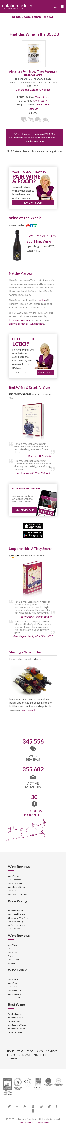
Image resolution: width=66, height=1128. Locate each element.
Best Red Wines (15, 1014)
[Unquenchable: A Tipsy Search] (33, 579)
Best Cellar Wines (15, 1032)
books (41, 299)
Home (10, 1051)
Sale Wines (12, 963)
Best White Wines (16, 1017)
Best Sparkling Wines (17, 1025)
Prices (10, 948)
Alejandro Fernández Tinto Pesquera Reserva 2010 (33, 73)
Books (11, 1054)
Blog (40, 1051)
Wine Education (15, 994)
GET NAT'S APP (24, 509)
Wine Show (13, 983)
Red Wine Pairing (15, 921)
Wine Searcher (14, 879)
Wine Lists (12, 890)
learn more (27, 709)
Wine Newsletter (15, 883)
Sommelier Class (15, 998)
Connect (52, 1051)
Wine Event (13, 979)
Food (30, 1051)
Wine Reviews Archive (17, 894)
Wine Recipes (14, 928)
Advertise (40, 1054)
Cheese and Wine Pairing (18, 918)
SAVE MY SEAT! (33, 202)
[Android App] (33, 534)
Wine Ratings (13, 876)
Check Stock (42, 97)
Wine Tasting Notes (16, 887)
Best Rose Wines (15, 1021)
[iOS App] (33, 525)
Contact (24, 1054)
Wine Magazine (14, 990)
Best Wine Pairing (15, 910)
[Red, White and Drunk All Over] (33, 421)
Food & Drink (13, 959)
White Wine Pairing (16, 925)
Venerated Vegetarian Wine (33, 89)
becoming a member (20, 319)
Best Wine (12, 945)
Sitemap (12, 1058)
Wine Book (12, 987)
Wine (20, 1051)
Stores (11, 956)
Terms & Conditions (26, 1122)
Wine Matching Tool (16, 914)
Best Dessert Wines (16, 1028)
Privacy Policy (43, 1122)
